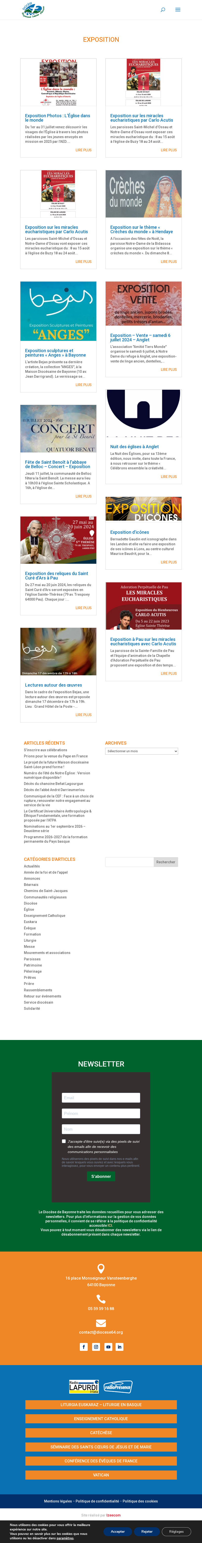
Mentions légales (58, 1501)
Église (29, 909)
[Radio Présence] (118, 1392)
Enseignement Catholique (44, 916)
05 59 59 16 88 (101, 1308)
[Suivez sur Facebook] (84, 1347)
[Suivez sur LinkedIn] (119, 1347)
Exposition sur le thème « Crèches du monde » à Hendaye (141, 229)
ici (110, 1225)
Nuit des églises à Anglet (134, 446)
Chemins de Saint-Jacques (46, 891)
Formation (32, 934)
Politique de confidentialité (97, 1501)
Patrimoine (33, 965)
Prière (29, 984)
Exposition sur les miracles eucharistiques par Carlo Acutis (56, 229)
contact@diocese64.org (101, 1332)
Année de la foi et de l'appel (46, 872)
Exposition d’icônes (129, 532)
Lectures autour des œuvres (53, 685)
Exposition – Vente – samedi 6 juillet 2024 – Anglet (140, 337)
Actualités (32, 866)
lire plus (84, 150)
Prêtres (30, 978)
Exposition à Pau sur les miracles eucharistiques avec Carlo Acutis (143, 641)
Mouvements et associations (47, 953)
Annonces (32, 878)
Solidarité (32, 1008)
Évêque (30, 928)
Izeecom (113, 1515)
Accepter (118, 1531)
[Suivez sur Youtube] (108, 1347)
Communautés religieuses (45, 897)
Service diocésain (38, 1002)
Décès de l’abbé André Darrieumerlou (54, 790)
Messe (29, 947)
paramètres (65, 1538)
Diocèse (30, 903)
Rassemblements (38, 990)
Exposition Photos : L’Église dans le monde (57, 118)
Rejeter (146, 1531)
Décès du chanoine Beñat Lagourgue (53, 784)
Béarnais (31, 885)
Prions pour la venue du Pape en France (56, 756)
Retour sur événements (42, 996)
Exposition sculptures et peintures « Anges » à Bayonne (55, 353)
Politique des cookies (140, 1501)
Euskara (30, 922)
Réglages (176, 1531)
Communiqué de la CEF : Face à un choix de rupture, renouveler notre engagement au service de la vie (59, 800)
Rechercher (165, 862)
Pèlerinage (33, 971)
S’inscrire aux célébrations (45, 750)
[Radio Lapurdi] (85, 1392)
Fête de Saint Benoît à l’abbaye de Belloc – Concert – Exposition (57, 464)
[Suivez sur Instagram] (96, 1347)
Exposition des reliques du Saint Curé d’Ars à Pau (56, 575)
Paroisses (32, 959)
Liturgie (30, 940)
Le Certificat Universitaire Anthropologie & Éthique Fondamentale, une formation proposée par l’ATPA (57, 815)
